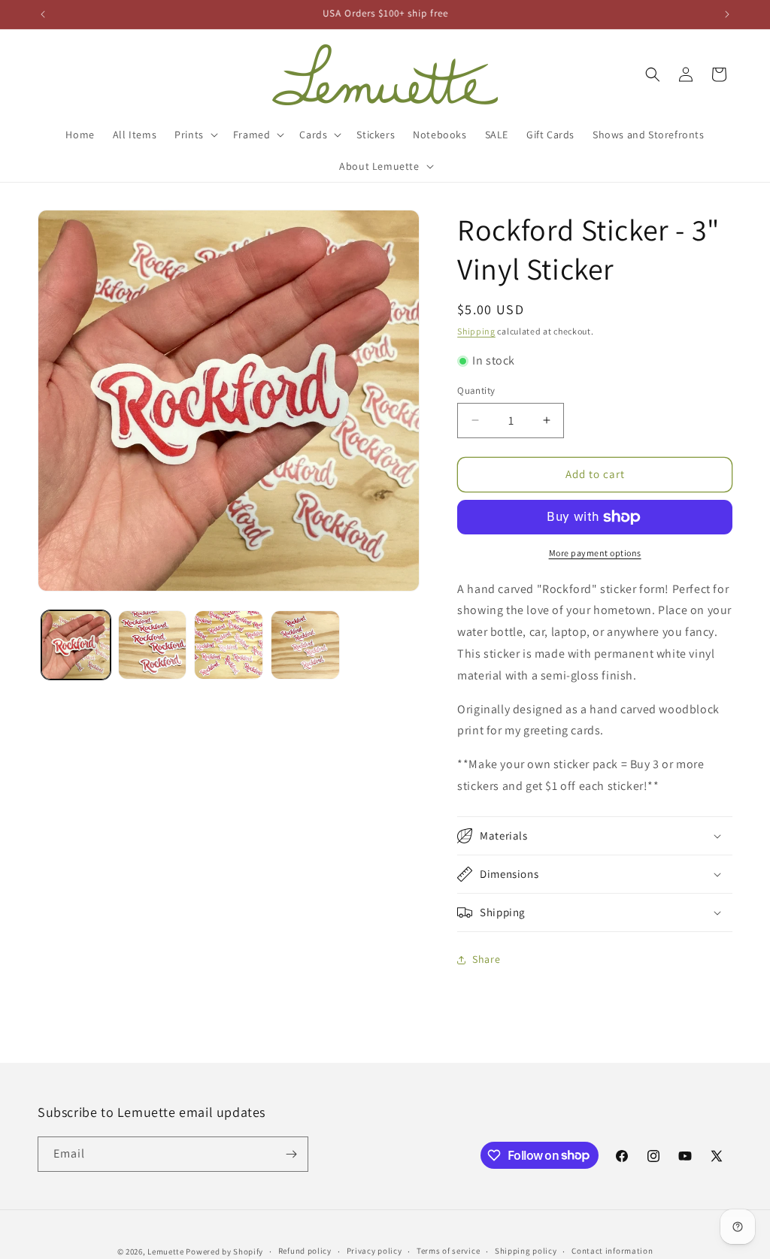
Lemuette (165, 1251)
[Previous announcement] (42, 14)
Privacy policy (374, 1250)
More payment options (595, 552)
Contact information (612, 1250)
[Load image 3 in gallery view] (228, 644)
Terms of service (448, 1250)
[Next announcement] (727, 14)
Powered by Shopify (224, 1251)
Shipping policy (526, 1250)
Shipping (476, 331)
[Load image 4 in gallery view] (305, 644)
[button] (194, 134)
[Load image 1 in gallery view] (76, 644)
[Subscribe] (291, 1154)
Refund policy (305, 1250)
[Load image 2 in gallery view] (152, 644)
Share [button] (486, 959)
